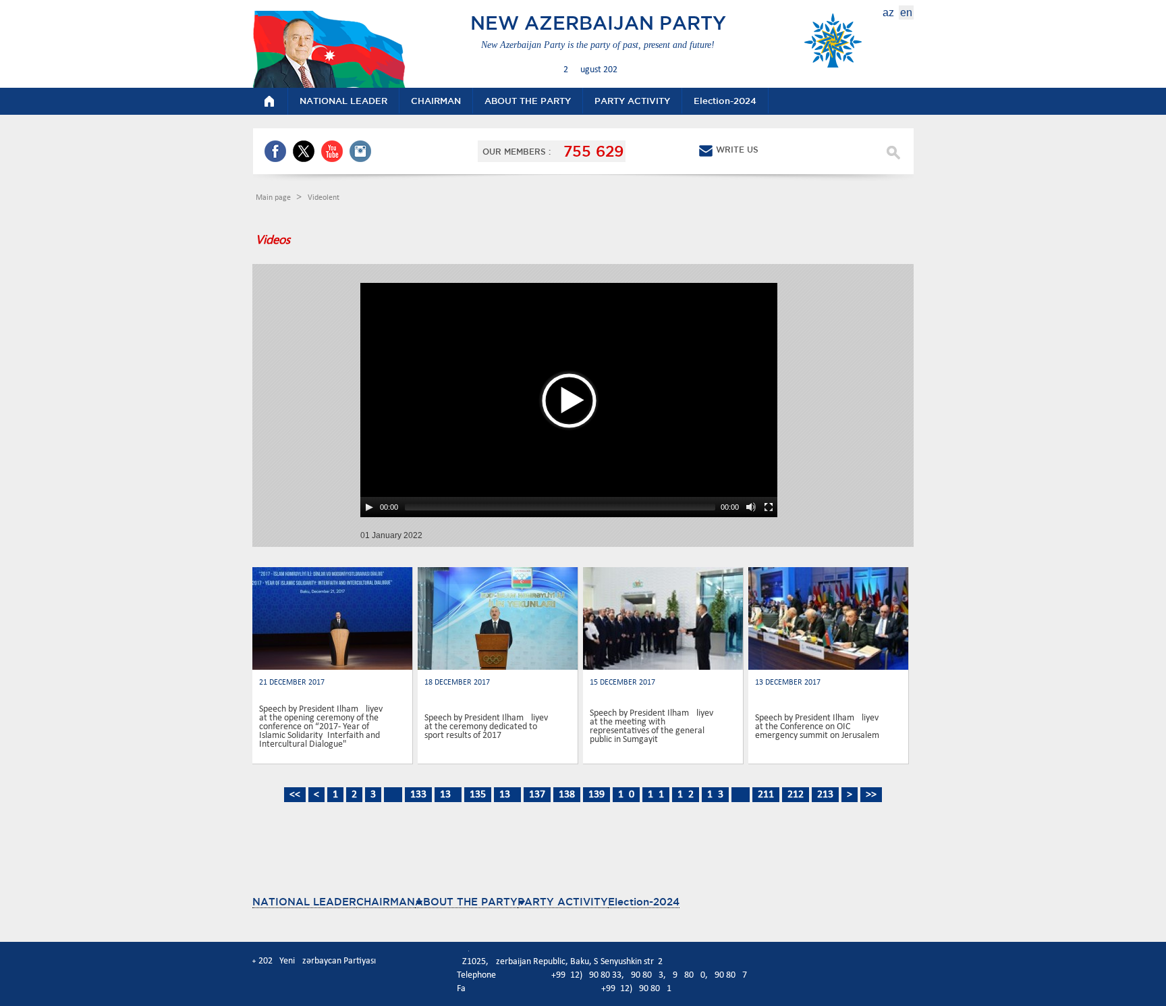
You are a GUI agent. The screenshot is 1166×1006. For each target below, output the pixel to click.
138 (567, 794)
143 (715, 794)
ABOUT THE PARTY (466, 901)
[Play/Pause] (369, 507)
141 (656, 794)
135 (478, 794)
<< (294, 794)
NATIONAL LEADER (304, 901)
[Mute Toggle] (751, 507)
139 (596, 794)
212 (795, 794)
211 (766, 794)
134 (448, 794)
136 (507, 794)
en (906, 12)
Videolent (323, 198)
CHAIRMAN (385, 901)
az (888, 12)
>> (871, 794)
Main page (274, 198)
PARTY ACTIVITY (563, 901)
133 (418, 794)
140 (626, 794)
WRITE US (737, 149)
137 (537, 794)
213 (825, 794)
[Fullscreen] (768, 507)
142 (685, 794)
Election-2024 (643, 901)
